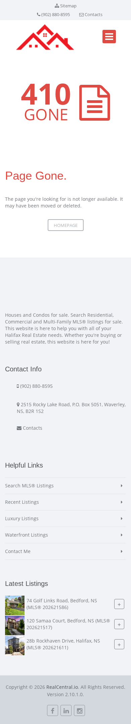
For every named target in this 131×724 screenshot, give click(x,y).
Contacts (93, 14)
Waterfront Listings (26, 535)
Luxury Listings (22, 518)
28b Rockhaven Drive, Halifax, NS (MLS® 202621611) (63, 644)
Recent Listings (22, 502)
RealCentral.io (62, 687)
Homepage (66, 225)
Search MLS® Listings (29, 485)
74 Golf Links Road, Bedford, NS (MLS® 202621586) (62, 603)
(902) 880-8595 (55, 14)
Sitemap (68, 6)
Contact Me (18, 551)
